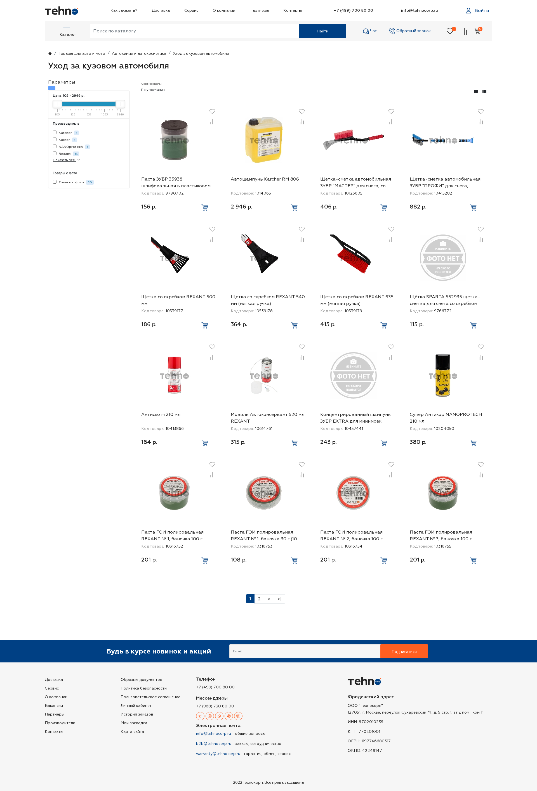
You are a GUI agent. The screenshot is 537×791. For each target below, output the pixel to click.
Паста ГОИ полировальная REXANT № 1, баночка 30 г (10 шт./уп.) (264, 538)
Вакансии (54, 705)
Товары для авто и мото (81, 53)
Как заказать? (123, 10)
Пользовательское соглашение (150, 697)
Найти (322, 31)
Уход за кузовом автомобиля (201, 53)
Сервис (191, 10)
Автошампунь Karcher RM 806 (265, 179)
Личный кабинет (136, 705)
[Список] (475, 91)
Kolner (66, 140)
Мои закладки (134, 723)
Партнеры (259, 10)
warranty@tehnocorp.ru (218, 753)
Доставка (161, 10)
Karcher (67, 133)
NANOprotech (73, 147)
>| (279, 599)
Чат (373, 31)
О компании (224, 10)
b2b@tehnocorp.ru (213, 743)
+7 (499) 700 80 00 (353, 10)
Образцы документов (141, 679)
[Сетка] (484, 91)
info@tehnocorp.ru (419, 10)
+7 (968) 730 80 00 (215, 706)
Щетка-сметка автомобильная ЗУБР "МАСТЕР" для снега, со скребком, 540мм (355, 185)
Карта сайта (132, 731)
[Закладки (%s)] (450, 31)
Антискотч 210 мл (160, 414)
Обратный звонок (413, 31)
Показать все (64, 160)
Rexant (67, 154)
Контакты (292, 10)
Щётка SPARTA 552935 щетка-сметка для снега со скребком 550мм (445, 303)
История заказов (137, 714)
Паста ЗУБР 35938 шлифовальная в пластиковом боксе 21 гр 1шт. (176, 185)
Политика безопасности (144, 688)
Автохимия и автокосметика (139, 53)
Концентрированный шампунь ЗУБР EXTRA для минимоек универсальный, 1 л (355, 421)
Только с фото (75, 182)
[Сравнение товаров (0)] (464, 31)
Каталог (68, 34)
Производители (60, 723)
